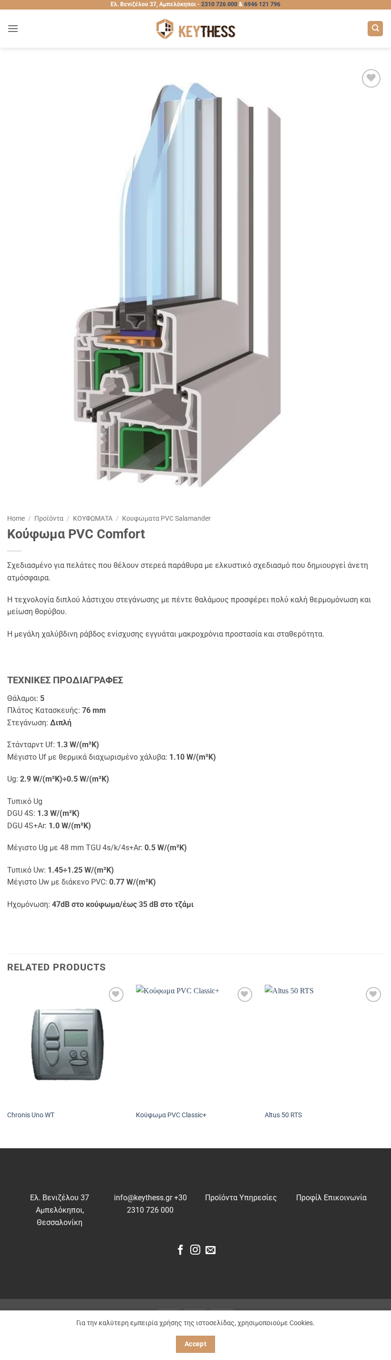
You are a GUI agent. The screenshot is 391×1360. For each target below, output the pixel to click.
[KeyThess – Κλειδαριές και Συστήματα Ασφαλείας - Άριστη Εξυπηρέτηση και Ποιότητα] (195, 29)
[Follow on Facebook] (180, 1250)
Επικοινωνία (345, 1197)
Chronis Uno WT (30, 1115)
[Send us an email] (211, 1250)
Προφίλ (309, 1197)
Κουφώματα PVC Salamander (166, 518)
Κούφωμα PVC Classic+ (171, 1115)
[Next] (383, 1065)
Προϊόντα (48, 518)
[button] (13, 28)
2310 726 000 (219, 4)
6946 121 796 (262, 4)
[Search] (375, 29)
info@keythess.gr (143, 1197)
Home (16, 518)
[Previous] (7, 1065)
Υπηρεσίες (258, 1197)
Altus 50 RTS (283, 1115)
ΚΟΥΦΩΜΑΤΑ (93, 518)
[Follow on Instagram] (195, 1250)
